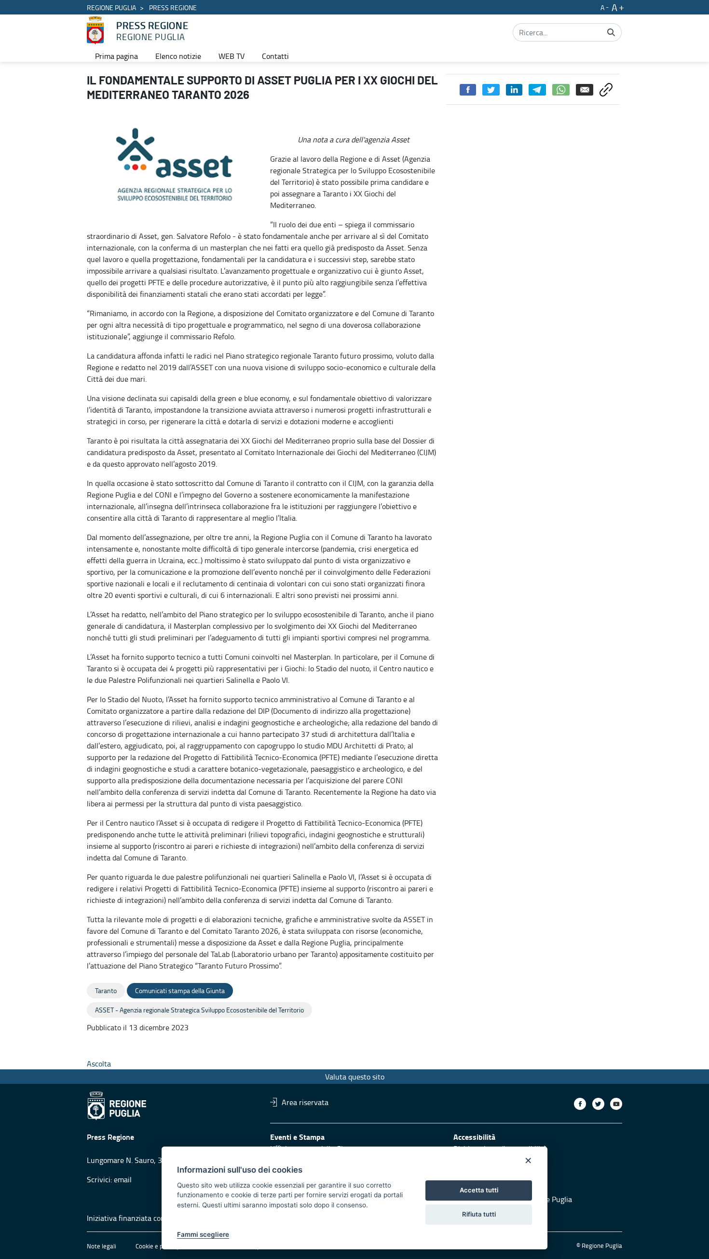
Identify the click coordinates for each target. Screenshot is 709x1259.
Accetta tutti (479, 1190)
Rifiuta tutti (479, 1214)
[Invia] (611, 32)
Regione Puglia (111, 7)
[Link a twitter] (598, 1104)
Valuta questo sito (354, 1076)
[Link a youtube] (616, 1104)
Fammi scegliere (203, 1234)
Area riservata (305, 1102)
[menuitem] (116, 56)
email (123, 1179)
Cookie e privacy (157, 1246)
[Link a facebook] (580, 1104)
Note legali (101, 1246)
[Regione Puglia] (95, 30)
